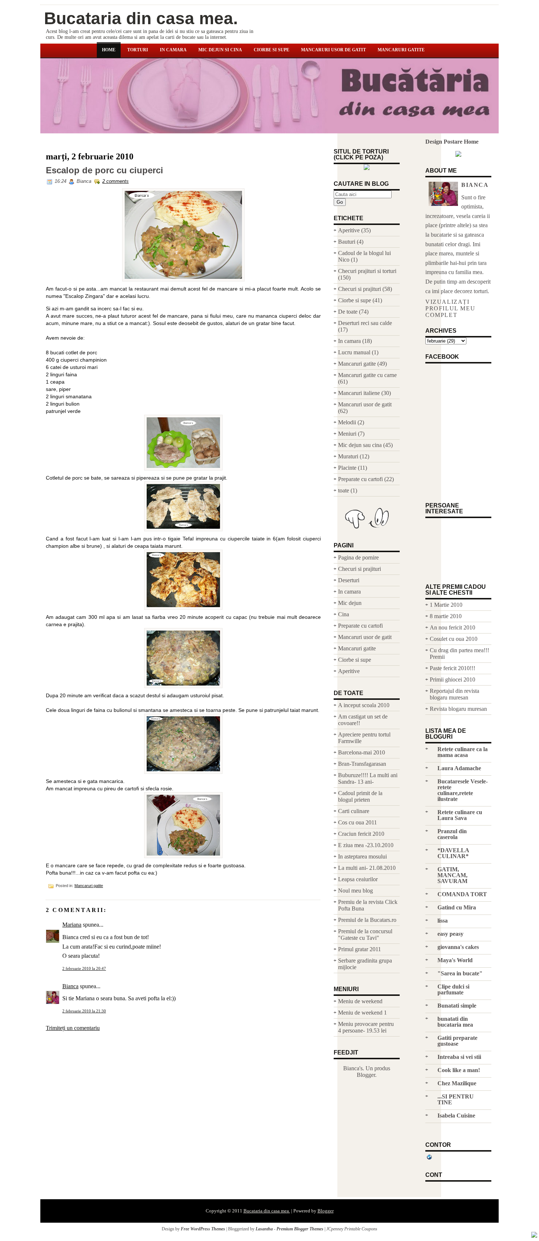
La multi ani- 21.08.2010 (367, 868)
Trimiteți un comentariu (73, 1028)
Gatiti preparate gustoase (457, 1041)
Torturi (137, 49)
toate (343, 490)
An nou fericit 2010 (452, 627)
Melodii (347, 422)
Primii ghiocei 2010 (452, 679)
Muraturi (348, 456)
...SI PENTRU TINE (455, 1099)
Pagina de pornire (358, 557)
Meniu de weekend (360, 1001)
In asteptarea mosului (362, 856)
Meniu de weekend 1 (362, 1012)
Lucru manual (354, 352)
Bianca (70, 986)
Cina (343, 614)
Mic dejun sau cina (360, 445)
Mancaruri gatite (401, 49)
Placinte (347, 468)
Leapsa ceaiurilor (358, 879)
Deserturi (348, 580)
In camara (173, 49)
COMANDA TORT (462, 894)
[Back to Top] (534, 1235)
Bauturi (346, 242)
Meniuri (347, 434)
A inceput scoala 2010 (363, 705)
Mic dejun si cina (220, 49)
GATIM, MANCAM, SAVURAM (452, 875)
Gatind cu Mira (456, 907)
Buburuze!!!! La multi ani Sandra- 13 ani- (367, 778)
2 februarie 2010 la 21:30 (84, 1011)
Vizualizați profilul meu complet (450, 308)
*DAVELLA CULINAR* (453, 853)
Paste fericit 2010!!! (452, 668)
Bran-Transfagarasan (362, 764)
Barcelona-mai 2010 (361, 752)
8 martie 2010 (446, 616)
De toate (348, 312)
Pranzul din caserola (452, 834)
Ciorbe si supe (271, 49)
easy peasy (450, 934)
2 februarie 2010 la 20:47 (84, 968)
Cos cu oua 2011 (357, 822)
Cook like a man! (458, 1070)
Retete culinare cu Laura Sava (459, 815)
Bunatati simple (456, 1005)
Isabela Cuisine (456, 1115)
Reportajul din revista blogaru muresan (454, 694)
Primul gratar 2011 (359, 949)
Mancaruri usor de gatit (333, 49)
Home (108, 49)
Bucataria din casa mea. (141, 18)
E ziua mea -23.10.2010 (365, 845)
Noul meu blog (355, 890)
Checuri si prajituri (359, 289)
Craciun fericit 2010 (361, 834)
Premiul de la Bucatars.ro (367, 920)
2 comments (115, 181)
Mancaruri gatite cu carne (367, 375)
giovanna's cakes (458, 947)
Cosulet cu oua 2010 (453, 639)
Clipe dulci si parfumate (453, 989)
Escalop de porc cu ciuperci (104, 170)
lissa (442, 920)
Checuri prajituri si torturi (367, 271)
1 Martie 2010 (446, 605)
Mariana (71, 924)
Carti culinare (353, 811)
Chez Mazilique (456, 1083)
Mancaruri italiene (359, 393)
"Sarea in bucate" (460, 973)
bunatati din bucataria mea (455, 1022)
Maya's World (455, 960)
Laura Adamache (459, 768)
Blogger (366, 1075)
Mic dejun (350, 603)
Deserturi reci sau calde (365, 323)
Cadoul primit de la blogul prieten (360, 796)
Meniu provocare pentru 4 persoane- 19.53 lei (366, 1027)
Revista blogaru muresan (458, 709)
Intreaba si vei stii (459, 1057)
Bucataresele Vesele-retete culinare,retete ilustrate (462, 790)
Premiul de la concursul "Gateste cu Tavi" (365, 934)
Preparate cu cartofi (360, 479)
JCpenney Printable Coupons (351, 1228)
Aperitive (349, 230)
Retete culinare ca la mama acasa (462, 752)
